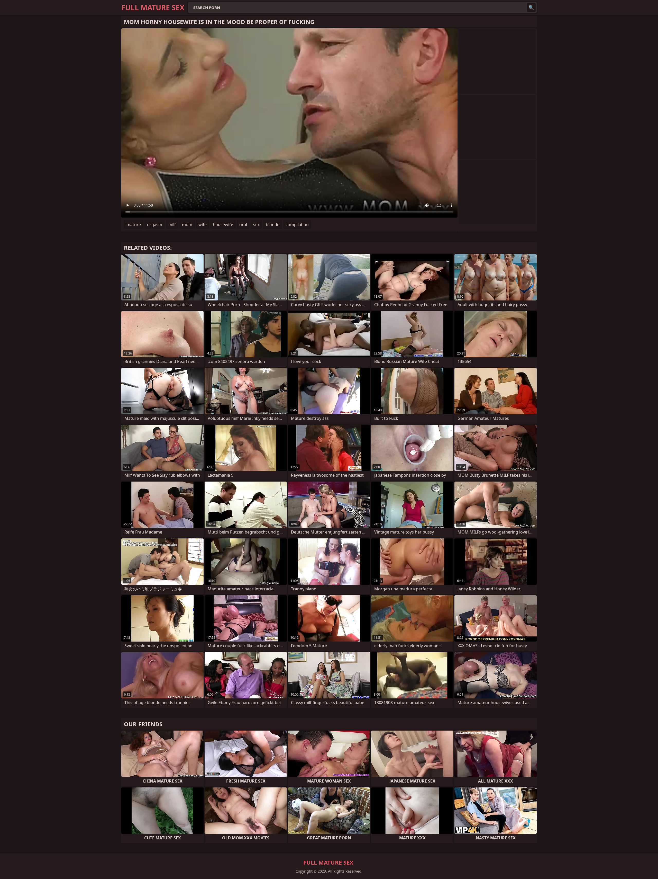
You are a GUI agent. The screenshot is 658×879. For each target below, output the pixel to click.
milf (172, 224)
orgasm (154, 224)
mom (187, 224)
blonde (272, 224)
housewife (223, 224)
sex (256, 224)
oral (243, 224)
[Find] (531, 7)
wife (202, 224)
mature (133, 224)
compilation (297, 224)
